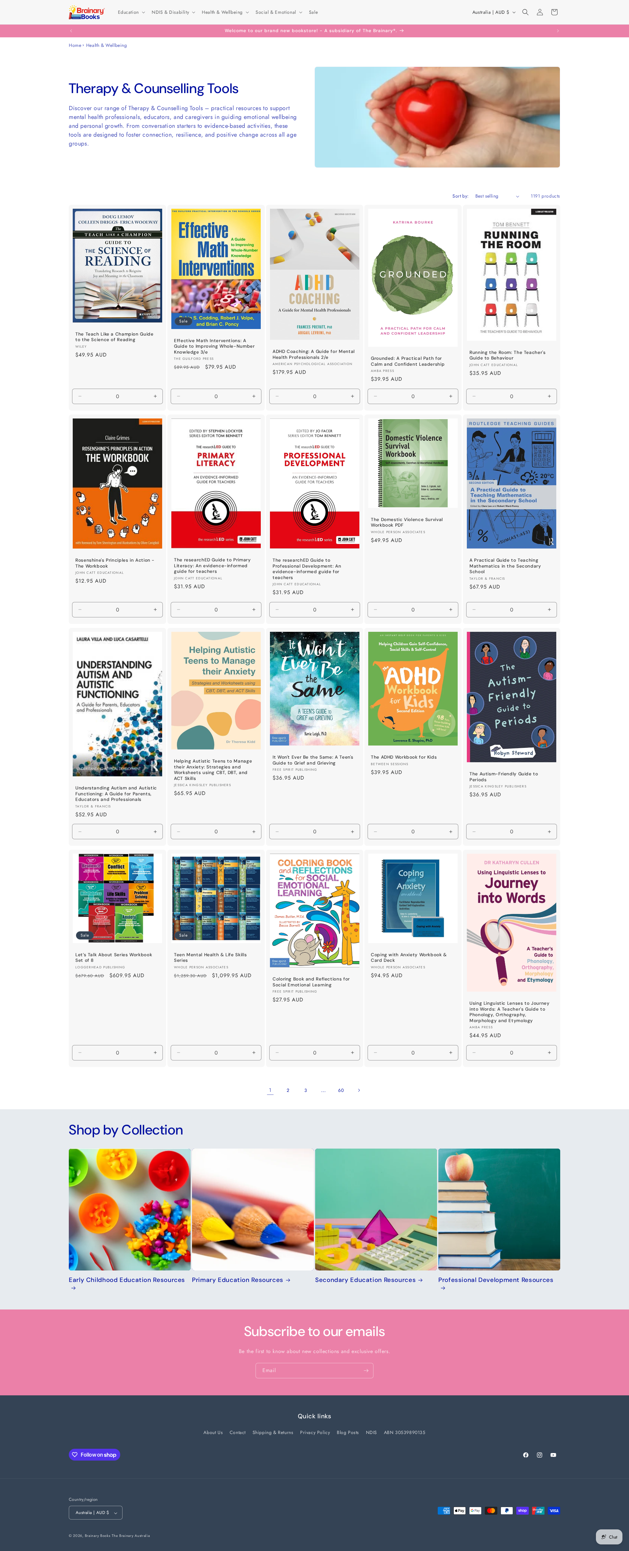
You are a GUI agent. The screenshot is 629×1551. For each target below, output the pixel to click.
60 (341, 1090)
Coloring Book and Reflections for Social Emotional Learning (311, 982)
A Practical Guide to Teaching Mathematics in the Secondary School (505, 565)
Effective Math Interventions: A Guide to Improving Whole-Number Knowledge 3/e (214, 346)
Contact (238, 1432)
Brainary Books (97, 1536)
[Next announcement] (558, 31)
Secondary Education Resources (365, 1280)
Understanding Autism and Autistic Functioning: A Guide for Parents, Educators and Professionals (116, 793)
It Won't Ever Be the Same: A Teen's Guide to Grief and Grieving (313, 760)
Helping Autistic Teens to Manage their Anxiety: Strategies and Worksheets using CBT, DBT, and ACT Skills (213, 769)
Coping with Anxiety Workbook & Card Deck (409, 957)
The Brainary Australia (131, 1536)
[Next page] (359, 1090)
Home (75, 45)
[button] (131, 12)
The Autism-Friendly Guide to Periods (503, 777)
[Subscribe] (366, 1370)
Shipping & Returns (273, 1432)
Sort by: (460, 196)
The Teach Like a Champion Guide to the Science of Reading (114, 337)
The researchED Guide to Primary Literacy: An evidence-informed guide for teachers (212, 565)
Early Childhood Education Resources (127, 1280)
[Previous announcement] (71, 31)
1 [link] (270, 1090)
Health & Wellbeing (106, 45)
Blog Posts (348, 1432)
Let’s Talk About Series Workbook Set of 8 (113, 957)
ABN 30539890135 (405, 1432)
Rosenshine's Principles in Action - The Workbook (115, 563)
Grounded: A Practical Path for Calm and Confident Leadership (408, 361)
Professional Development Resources (495, 1280)
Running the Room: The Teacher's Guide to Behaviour (507, 355)
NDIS (371, 1432)
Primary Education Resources (237, 1280)
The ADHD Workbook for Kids (404, 757)
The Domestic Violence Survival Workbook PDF (407, 522)
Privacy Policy (315, 1432)
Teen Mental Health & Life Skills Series (210, 957)
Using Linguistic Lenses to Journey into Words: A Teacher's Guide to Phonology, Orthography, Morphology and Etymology (509, 1011)
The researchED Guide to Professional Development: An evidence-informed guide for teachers (307, 568)
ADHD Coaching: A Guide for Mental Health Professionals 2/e (314, 354)
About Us (213, 1432)
